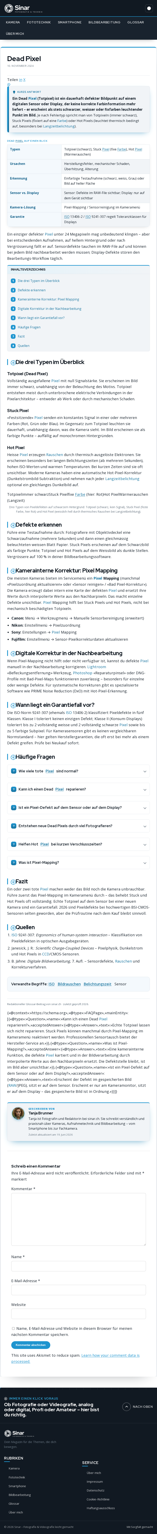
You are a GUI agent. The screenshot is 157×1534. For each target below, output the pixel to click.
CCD (45, 954)
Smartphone (70, 22)
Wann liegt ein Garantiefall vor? (38, 318)
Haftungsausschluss (101, 1508)
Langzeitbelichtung (59, 126)
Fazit (18, 336)
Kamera (13, 22)
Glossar (135, 22)
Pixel (32, 98)
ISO (67, 216)
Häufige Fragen (26, 327)
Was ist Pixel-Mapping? (39, 862)
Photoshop (82, 672)
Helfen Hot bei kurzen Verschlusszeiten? (60, 844)
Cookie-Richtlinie (98, 1499)
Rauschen (54, 454)
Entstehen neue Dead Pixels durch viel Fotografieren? (65, 825)
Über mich (15, 34)
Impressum (95, 1481)
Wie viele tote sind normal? (48, 771)
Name (18, 1256)
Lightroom (96, 666)
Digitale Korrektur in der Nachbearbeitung (46, 309)
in (20, 79)
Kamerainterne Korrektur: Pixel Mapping (45, 299)
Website (18, 1304)
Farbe (61, 120)
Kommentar (23, 1188)
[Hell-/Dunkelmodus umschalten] (149, 8)
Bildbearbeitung (104, 22)
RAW (12, 1085)
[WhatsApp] (78, 84)
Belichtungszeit (97, 983)
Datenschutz (95, 1490)
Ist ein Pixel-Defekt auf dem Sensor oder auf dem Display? (70, 807)
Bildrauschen (69, 983)
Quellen (20, 346)
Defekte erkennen (29, 290)
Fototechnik (39, 22)
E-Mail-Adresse (25, 1280)
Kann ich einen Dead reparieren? (52, 789)
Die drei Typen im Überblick (36, 281)
